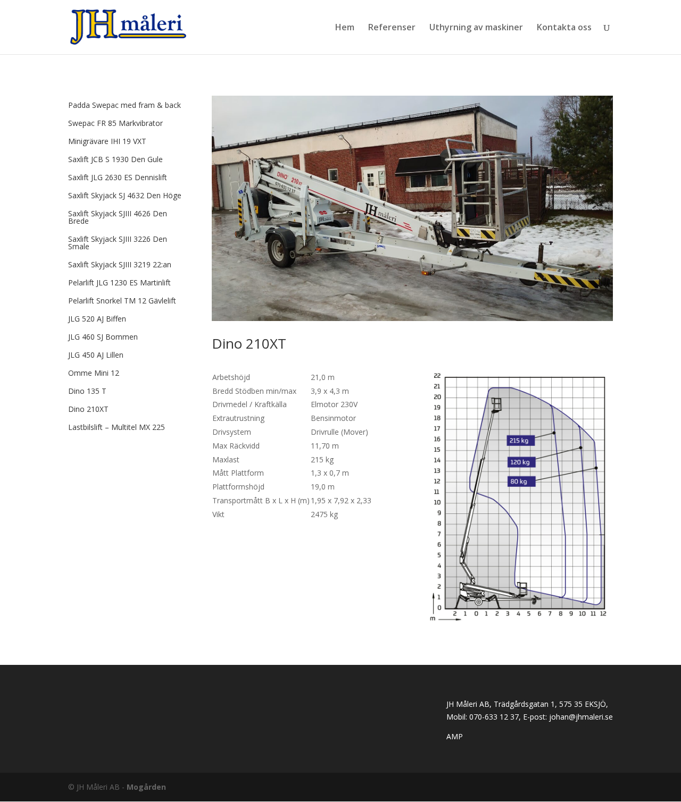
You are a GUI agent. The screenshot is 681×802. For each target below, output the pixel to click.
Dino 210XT (88, 409)
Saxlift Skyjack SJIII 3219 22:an (119, 264)
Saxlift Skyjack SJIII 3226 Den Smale (117, 242)
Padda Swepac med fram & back (124, 105)
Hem (344, 28)
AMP (454, 736)
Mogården (146, 787)
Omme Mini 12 (93, 373)
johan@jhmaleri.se (581, 717)
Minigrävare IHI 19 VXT (107, 141)
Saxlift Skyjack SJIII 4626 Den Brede (117, 217)
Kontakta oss (564, 28)
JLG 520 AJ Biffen (97, 319)
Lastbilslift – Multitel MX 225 (116, 427)
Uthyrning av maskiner (476, 28)
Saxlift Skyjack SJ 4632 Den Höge (124, 195)
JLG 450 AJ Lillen (95, 355)
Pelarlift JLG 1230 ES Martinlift (119, 282)
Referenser (392, 28)
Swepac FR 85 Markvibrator (115, 123)
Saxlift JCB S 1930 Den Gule (115, 159)
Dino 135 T (87, 391)
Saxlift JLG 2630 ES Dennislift (117, 177)
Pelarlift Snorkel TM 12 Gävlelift (122, 301)
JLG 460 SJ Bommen (103, 337)
